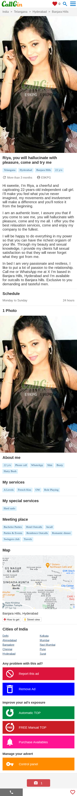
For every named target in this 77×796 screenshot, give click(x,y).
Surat (43, 653)
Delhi (5, 635)
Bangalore (8, 644)
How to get (11, 619)
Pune (43, 649)
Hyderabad (9, 653)
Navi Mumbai (47, 644)
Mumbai (44, 640)
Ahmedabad (10, 640)
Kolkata (44, 635)
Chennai (7, 649)
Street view (32, 619)
